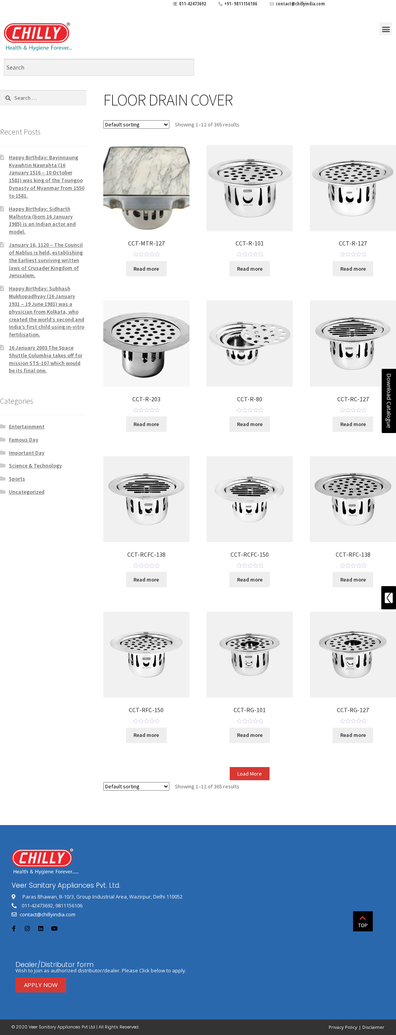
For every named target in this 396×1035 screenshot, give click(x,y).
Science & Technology (35, 465)
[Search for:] (43, 97)
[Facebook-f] (13, 928)
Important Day (26, 452)
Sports (17, 478)
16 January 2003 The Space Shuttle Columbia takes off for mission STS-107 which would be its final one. (45, 359)
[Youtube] (54, 928)
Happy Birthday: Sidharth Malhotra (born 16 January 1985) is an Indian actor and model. (42, 220)
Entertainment (26, 426)
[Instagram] (27, 928)
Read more (146, 268)
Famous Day (23, 439)
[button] (385, 28)
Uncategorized (26, 491)
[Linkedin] (40, 928)
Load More (249, 773)
